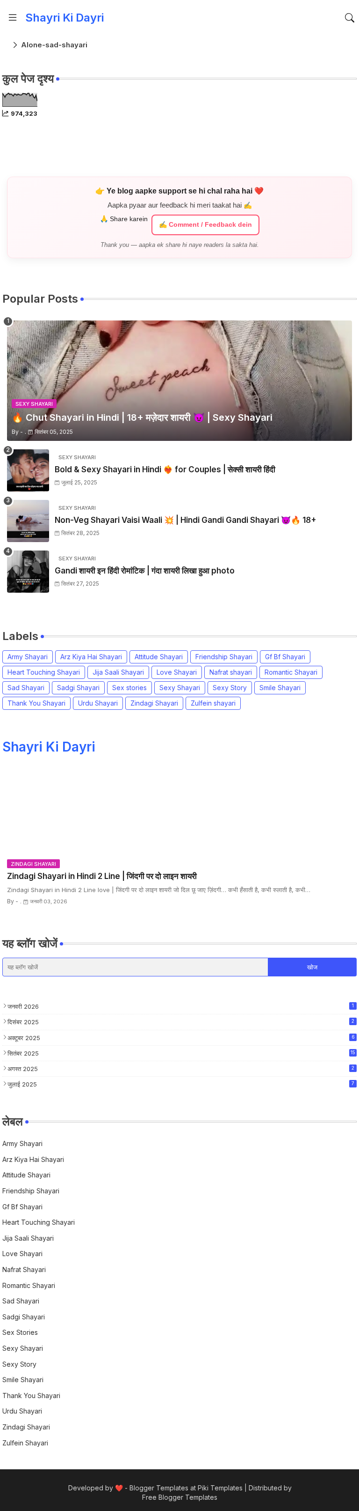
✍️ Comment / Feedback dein (205, 224)
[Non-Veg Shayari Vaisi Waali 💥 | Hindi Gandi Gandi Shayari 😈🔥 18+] (28, 521)
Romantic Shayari (291, 672)
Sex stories (129, 688)
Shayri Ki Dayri (64, 17)
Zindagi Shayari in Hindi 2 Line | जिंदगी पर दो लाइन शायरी (102, 876)
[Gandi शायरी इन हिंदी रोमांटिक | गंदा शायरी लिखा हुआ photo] (28, 572)
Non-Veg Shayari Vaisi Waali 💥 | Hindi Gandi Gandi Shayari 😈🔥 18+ (185, 520)
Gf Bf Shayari (285, 657)
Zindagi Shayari (154, 703)
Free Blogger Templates (179, 1497)
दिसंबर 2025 (180, 1022)
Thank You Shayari (36, 703)
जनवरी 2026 (180, 1006)
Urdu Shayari (98, 703)
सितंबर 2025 (181, 1053)
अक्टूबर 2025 (181, 1038)
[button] (349, 17)
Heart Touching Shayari (43, 672)
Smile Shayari (280, 688)
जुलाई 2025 (180, 1084)
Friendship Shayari (223, 657)
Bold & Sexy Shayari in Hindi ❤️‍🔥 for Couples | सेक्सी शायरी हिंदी (165, 469)
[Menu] (12, 17)
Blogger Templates (158, 1488)
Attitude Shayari (159, 657)
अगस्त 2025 (180, 1068)
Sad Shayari (25, 688)
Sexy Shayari (179, 688)
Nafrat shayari (230, 672)
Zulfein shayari (213, 703)
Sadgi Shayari (78, 688)
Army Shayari (27, 657)
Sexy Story (230, 688)
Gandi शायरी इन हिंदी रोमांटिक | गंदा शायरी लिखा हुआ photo (145, 570)
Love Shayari (177, 672)
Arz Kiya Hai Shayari (91, 657)
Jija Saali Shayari (118, 672)
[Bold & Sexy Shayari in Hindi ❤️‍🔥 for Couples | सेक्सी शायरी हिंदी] (28, 470)
